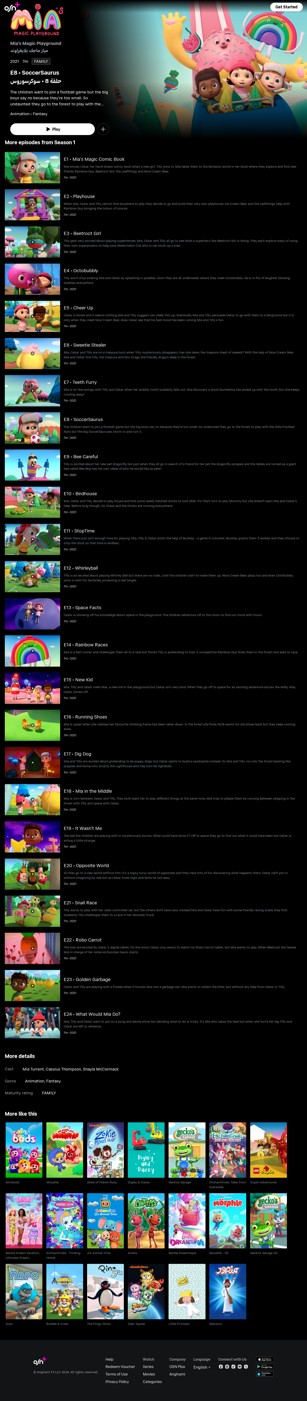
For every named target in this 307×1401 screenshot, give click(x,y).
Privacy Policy (117, 1381)
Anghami (177, 1374)
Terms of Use (116, 1374)
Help (109, 1359)
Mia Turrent (33, 1069)
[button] (286, 7)
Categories (152, 1381)
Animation (34, 1081)
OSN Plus (177, 1366)
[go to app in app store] (265, 1359)
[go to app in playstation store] (265, 1374)
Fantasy (53, 1081)
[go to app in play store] (265, 1366)
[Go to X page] (246, 1367)
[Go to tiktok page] (233, 1367)
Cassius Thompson (63, 1069)
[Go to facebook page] (220, 1367)
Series (148, 1366)
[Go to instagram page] (227, 1367)
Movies (149, 1374)
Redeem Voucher (120, 1366)
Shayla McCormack (101, 1069)
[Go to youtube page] (239, 1367)
